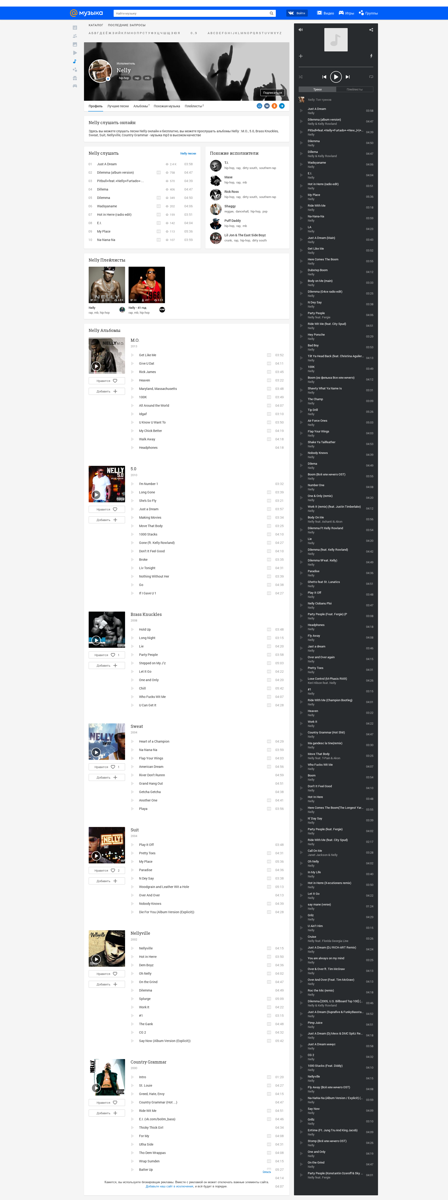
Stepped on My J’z (152, 663)
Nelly (92, 307)
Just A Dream (107, 164)
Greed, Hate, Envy (151, 1094)
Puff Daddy (232, 220)
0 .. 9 (194, 33)
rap (137, 78)
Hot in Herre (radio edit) (114, 214)
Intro (142, 1077)
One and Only (149, 680)
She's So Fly (147, 500)
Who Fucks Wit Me (152, 696)
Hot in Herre (148, 956)
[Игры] (74, 86)
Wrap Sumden (149, 1161)
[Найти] (271, 13)
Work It (144, 1007)
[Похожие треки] (371, 56)
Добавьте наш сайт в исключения (169, 1186)
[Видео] (74, 53)
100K (143, 397)
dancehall (242, 211)
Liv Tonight (147, 568)
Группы (371, 13)
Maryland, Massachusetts (158, 388)
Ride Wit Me (147, 1110)
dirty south (250, 168)
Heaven (144, 380)
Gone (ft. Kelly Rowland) (157, 542)
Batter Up (146, 1169)
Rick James (147, 372)
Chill (142, 688)
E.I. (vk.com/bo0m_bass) (157, 1119)
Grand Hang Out (151, 783)
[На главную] (87, 13)
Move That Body (151, 526)
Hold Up (145, 629)
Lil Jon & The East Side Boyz (245, 235)
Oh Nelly (145, 973)
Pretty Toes (147, 853)
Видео (328, 13)
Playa (143, 808)
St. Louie (145, 1085)
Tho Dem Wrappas (152, 1152)
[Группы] (74, 69)
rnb (147, 78)
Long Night (147, 638)
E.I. (99, 223)
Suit (135, 830)
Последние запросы (127, 25)
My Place (103, 231)
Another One (148, 800)
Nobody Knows (150, 903)
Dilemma (103, 197)
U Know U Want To (152, 422)
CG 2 (142, 1032)
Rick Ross (231, 191)
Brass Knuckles (146, 614)
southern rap (267, 168)
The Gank (146, 1024)
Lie (141, 646)
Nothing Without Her (154, 576)
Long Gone (147, 492)
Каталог (96, 25)
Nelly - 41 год (137, 307)
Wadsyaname (107, 206)
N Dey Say (146, 878)
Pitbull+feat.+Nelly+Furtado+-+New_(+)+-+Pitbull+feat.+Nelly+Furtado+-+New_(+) (157, 181)
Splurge (144, 998)
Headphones (148, 447)
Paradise (145, 870)
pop (264, 211)
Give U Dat (146, 363)
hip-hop (124, 78)
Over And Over (149, 895)
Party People (148, 654)
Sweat (137, 726)
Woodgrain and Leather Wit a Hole (164, 886)
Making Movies (150, 517)
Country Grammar (148, 1062)
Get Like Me (147, 355)
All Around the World (154, 405)
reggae (229, 211)
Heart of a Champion (154, 741)
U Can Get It (147, 705)
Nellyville (140, 933)
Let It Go (145, 671)
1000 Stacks (148, 534)
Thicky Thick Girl (151, 1127)
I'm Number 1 (148, 483)
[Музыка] (74, 61)
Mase (228, 177)
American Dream (151, 766)
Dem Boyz (146, 965)
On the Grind (148, 982)
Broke (143, 559)
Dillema (102, 189)
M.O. (135, 340)
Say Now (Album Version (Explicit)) (165, 1040)
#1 (141, 1015)
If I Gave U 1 (147, 593)
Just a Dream (148, 509)
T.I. (226, 162)
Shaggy (230, 206)
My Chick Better (150, 430)
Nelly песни (188, 153)
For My (144, 1136)
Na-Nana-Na (106, 239)
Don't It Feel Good (152, 551)
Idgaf (143, 414)
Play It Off (146, 844)
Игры (349, 13)
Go (141, 584)
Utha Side (146, 1144)
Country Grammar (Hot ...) (158, 1102)
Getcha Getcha (150, 792)
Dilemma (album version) (115, 172)
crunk (228, 240)
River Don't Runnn (152, 775)
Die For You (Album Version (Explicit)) (166, 912)
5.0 (133, 468)
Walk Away (147, 439)
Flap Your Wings (151, 758)
